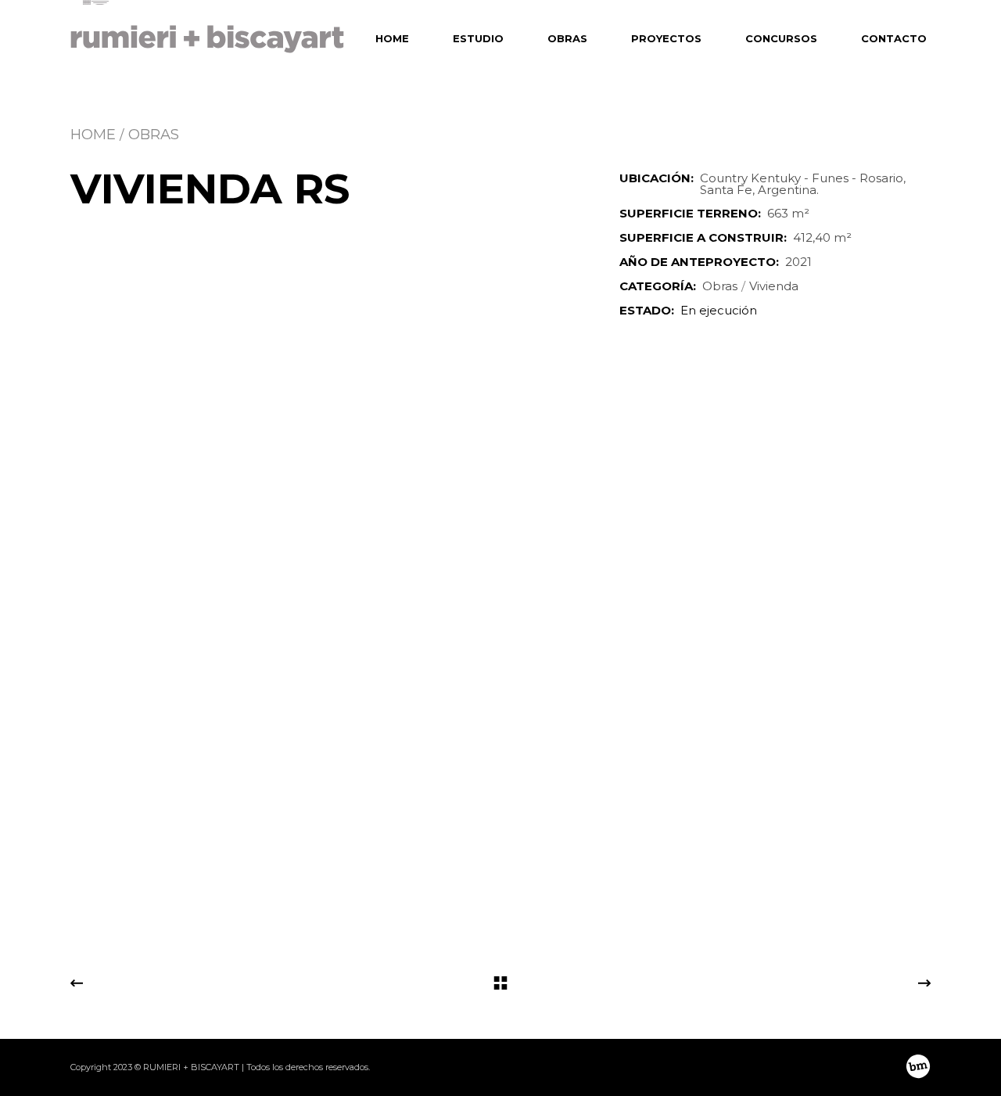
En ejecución (718, 310)
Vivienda (773, 285)
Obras (719, 285)
